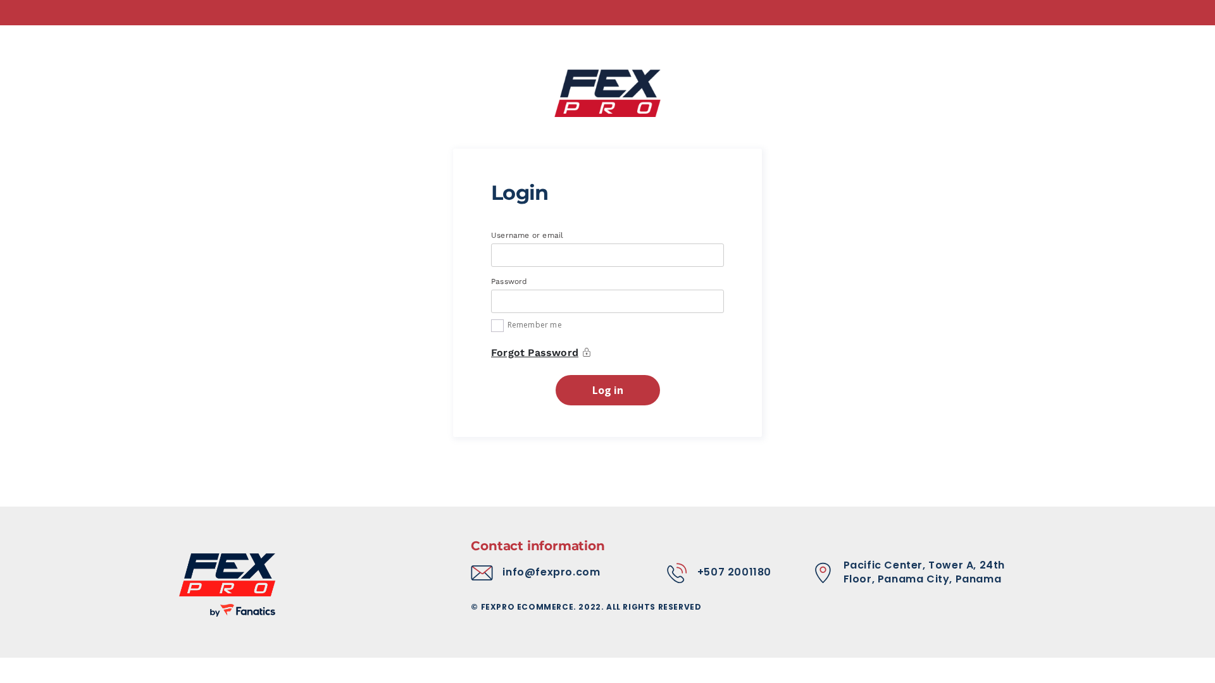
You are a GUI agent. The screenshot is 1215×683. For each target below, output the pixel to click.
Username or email (528, 235)
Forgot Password (534, 353)
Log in (607, 390)
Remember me (535, 324)
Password (510, 281)
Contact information (537, 545)
